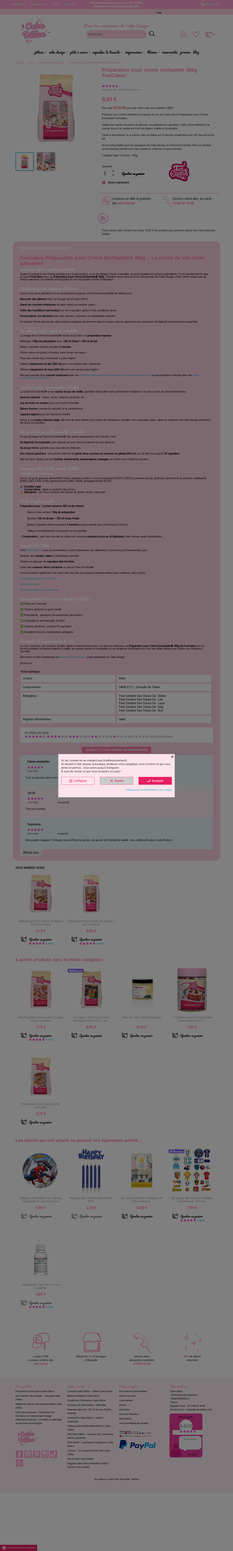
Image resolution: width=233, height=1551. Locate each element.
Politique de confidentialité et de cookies (149, 789)
